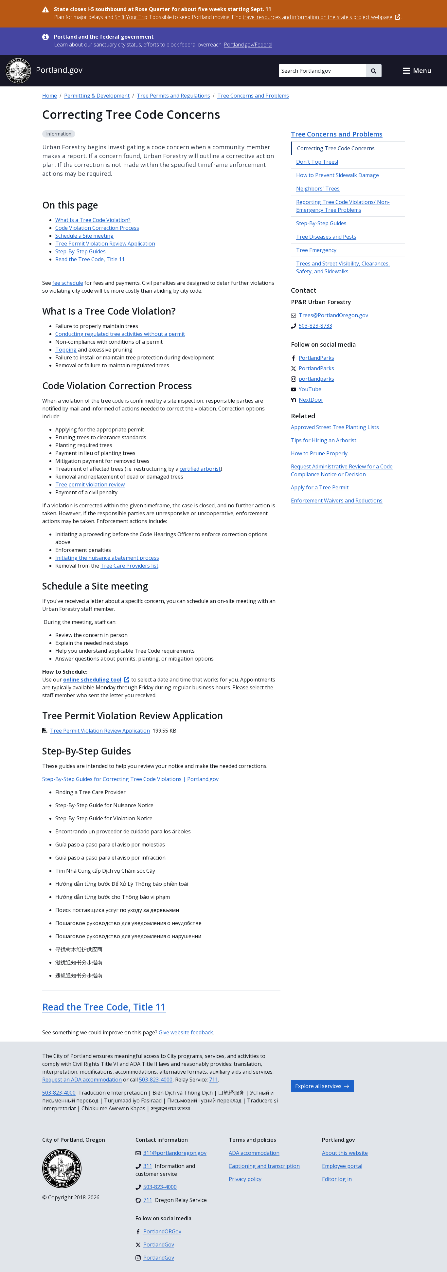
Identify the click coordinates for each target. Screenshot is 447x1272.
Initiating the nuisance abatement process (107, 557)
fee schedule (67, 282)
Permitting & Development (97, 95)
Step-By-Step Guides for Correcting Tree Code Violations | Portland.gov (130, 779)
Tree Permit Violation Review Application (105, 243)
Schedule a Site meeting (84, 235)
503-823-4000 (155, 1079)
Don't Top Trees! (317, 161)
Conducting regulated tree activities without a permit (120, 333)
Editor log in (337, 1179)
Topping (66, 349)
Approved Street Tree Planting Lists (335, 427)
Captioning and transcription (264, 1166)
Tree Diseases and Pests (326, 236)
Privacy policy (245, 1179)
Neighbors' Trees (318, 188)
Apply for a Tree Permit (320, 487)
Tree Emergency (316, 250)
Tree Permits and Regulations (173, 95)
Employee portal (342, 1166)
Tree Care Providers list (129, 565)
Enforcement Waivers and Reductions (337, 500)
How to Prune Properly (319, 453)
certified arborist (200, 468)
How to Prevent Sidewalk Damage (337, 175)
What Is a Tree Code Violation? (93, 220)
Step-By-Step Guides (80, 251)
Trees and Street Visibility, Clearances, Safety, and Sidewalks (343, 267)
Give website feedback (186, 1032)
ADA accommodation (254, 1152)
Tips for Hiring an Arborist (323, 440)
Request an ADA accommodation (82, 1079)
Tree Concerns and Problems (253, 95)
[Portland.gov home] (43, 71)
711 (213, 1079)
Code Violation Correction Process (97, 227)
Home (49, 95)
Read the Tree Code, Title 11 (90, 259)
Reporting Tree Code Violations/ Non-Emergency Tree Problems (343, 205)
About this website (345, 1152)
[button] (417, 71)
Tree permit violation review (90, 484)
